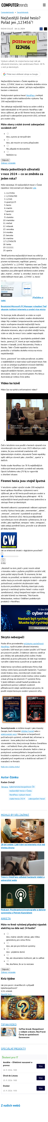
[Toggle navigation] (44, 5)
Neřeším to (11, 154)
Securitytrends (22, 12)
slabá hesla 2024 (17, 798)
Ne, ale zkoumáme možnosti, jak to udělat (25, 958)
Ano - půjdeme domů (15, 952)
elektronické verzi (9, 734)
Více (41, 1066)
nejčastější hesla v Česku (20, 790)
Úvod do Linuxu (10, 1075)
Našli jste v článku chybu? (10, 767)
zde (34, 188)
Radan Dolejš (7, 28)
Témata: (4, 786)
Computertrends (7, 12)
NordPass (30, 95)
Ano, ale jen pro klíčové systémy (20, 946)
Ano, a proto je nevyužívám (18, 136)
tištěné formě (27, 731)
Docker (6, 1085)
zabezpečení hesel (36, 798)
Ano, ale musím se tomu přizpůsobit (22, 142)
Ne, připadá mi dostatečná (18, 148)
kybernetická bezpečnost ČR (22, 786)
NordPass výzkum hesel (20, 794)
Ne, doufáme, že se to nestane (20, 964)
